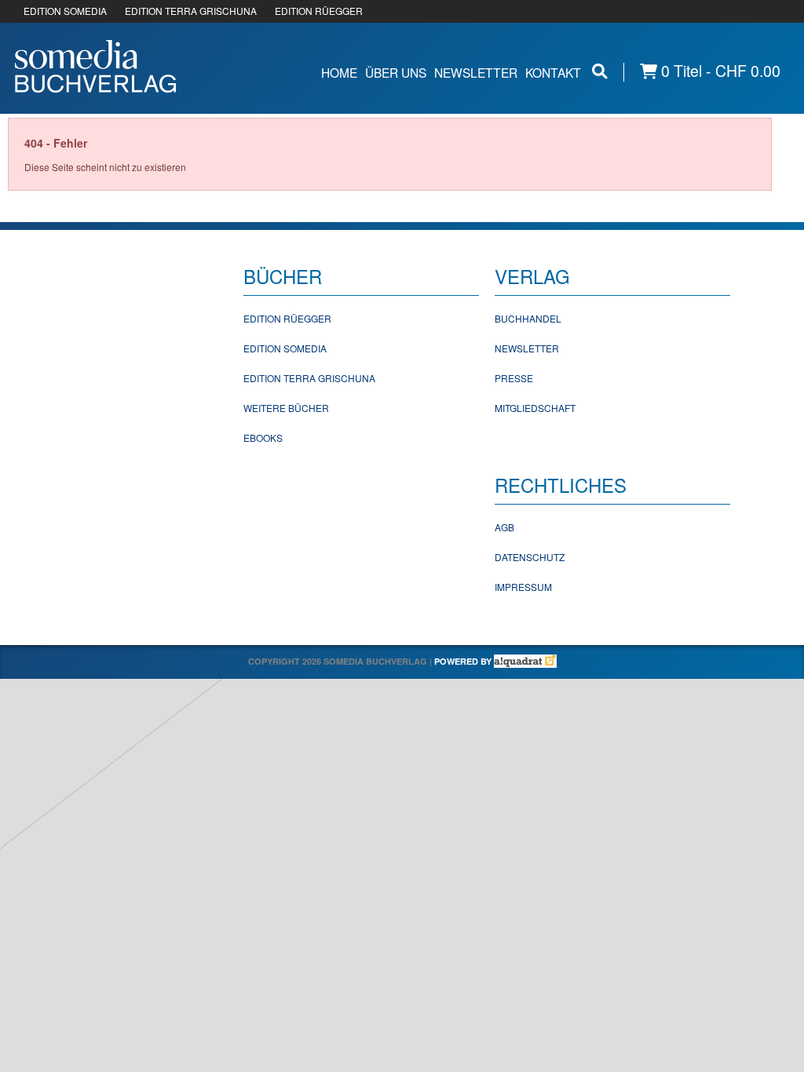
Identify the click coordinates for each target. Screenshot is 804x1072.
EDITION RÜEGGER (319, 10)
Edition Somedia (285, 348)
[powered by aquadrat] (525, 661)
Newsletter (475, 72)
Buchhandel (528, 318)
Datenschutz (530, 556)
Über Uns (395, 72)
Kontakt (553, 72)
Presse (514, 378)
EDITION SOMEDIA (65, 10)
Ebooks (263, 437)
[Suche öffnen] (600, 71)
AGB (504, 527)
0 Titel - (718, 71)
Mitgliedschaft (535, 407)
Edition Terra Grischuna (309, 378)
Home (339, 72)
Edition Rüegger (287, 318)
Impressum (523, 586)
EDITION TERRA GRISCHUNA (191, 10)
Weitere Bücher (286, 407)
